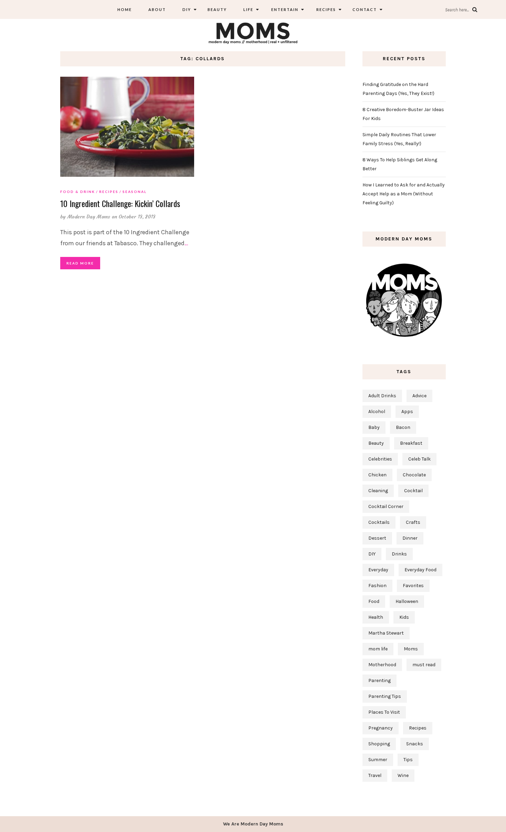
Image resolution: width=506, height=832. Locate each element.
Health (375, 617)
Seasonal (135, 192)
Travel (374, 775)
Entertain (284, 9)
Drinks (399, 554)
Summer (377, 760)
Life (248, 9)
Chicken (377, 475)
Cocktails (379, 522)
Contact (364, 9)
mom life (378, 649)
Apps (407, 411)
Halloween (407, 601)
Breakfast (411, 443)
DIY (186, 9)
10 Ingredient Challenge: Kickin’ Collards (120, 203)
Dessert (377, 538)
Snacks (414, 744)
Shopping (379, 744)
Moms (411, 649)
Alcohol (376, 411)
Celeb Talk (419, 459)
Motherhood (382, 665)
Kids (404, 617)
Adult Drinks (382, 396)
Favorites (413, 585)
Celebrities (380, 459)
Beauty (217, 9)
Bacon (403, 427)
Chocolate (414, 475)
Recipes (325, 9)
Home (124, 9)
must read (423, 665)
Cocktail (413, 491)
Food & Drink (77, 192)
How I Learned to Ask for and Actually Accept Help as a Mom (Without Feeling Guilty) (403, 194)
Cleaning (378, 491)
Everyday (378, 570)
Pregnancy (380, 728)
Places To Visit (384, 712)
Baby (374, 427)
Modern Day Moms (88, 217)
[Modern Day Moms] (253, 32)
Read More (80, 263)
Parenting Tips (384, 696)
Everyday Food (420, 570)
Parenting (379, 680)
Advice (419, 396)
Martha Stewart (386, 633)
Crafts (413, 522)
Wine (403, 775)
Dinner (410, 538)
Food (373, 601)
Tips (408, 760)
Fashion (377, 585)
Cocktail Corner (385, 506)
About (157, 9)
